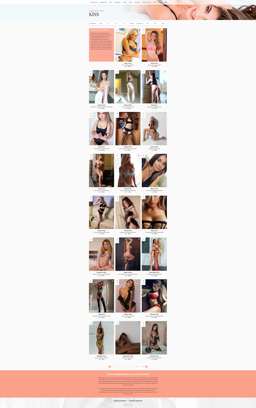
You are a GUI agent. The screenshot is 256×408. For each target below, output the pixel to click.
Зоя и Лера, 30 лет (154, 272)
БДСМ (110, 2)
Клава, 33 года (128, 272)
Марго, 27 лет (154, 189)
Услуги (147, 23)
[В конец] (146, 367)
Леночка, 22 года (101, 272)
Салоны (124, 2)
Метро (155, 23)
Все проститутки (93, 2)
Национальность (140, 23)
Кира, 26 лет (154, 230)
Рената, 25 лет (128, 230)
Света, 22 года (101, 230)
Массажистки (117, 2)
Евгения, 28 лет (154, 356)
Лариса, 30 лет (128, 147)
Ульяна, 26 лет (128, 314)
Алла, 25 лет (128, 189)
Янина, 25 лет (101, 105)
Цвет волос (132, 23)
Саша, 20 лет (101, 314)
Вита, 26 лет (101, 147)
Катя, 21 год (101, 189)
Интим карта (137, 2)
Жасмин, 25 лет (154, 314)
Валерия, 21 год (101, 356)
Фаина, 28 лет (128, 105)
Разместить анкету (147, 2)
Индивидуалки (103, 2)
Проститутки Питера (128, 405)
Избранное (161, 2)
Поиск (155, 2)
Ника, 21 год (128, 63)
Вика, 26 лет (154, 63)
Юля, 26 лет (154, 105)
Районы (163, 23)
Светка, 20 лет (154, 147)
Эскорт (130, 2)
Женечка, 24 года (128, 356)
